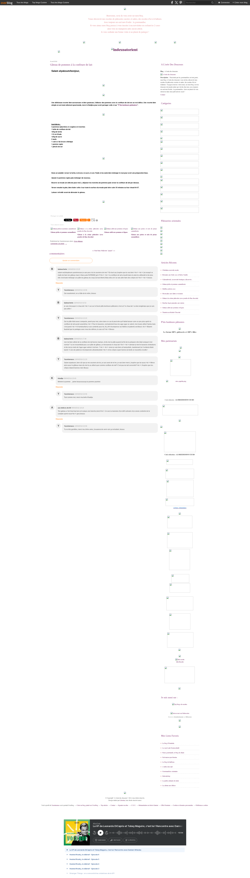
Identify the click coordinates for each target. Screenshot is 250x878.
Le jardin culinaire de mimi (170, 781)
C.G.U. (133, 805)
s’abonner (102, 840)
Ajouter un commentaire (71, 260)
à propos (131, 840)
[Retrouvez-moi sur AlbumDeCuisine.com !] (180, 727)
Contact (162, 95)
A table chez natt (167, 767)
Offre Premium (165, 805)
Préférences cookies (202, 805)
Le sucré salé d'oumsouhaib (170, 748)
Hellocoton (189, 717)
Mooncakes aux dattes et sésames (172, 293)
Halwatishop (166, 776)
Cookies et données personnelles (183, 805)
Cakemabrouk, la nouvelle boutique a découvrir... (177, 279)
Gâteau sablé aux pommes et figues (173, 308)
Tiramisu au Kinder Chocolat (171, 312)
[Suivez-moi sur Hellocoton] (180, 713)
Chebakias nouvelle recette (170, 270)
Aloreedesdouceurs (178, 717)
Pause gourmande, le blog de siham (173, 753)
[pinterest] (180, 2)
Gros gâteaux (78, 241)
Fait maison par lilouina (169, 757)
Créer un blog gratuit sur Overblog (87, 805)
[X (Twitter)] (176, 2)
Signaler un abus (123, 805)
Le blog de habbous (168, 762)
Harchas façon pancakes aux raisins (173, 303)
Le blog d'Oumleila (168, 743)
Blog (161, 71)
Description (164, 77)
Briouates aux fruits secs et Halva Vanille (175, 275)
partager (117, 840)
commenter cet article (58, 243)
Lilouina (122, 800)
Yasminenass (56, 805)
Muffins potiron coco (168, 289)
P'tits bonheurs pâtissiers (127, 105)
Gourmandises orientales (170, 771)
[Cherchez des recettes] (179, 704)
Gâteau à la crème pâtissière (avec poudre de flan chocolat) (180, 298)
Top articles (104, 805)
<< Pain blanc (96, 250)
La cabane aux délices (169, 785)
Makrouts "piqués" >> (108, 250)
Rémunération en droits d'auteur (148, 805)
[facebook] (172, 2)
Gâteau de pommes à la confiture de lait (71, 64)
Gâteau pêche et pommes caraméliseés (174, 284)
